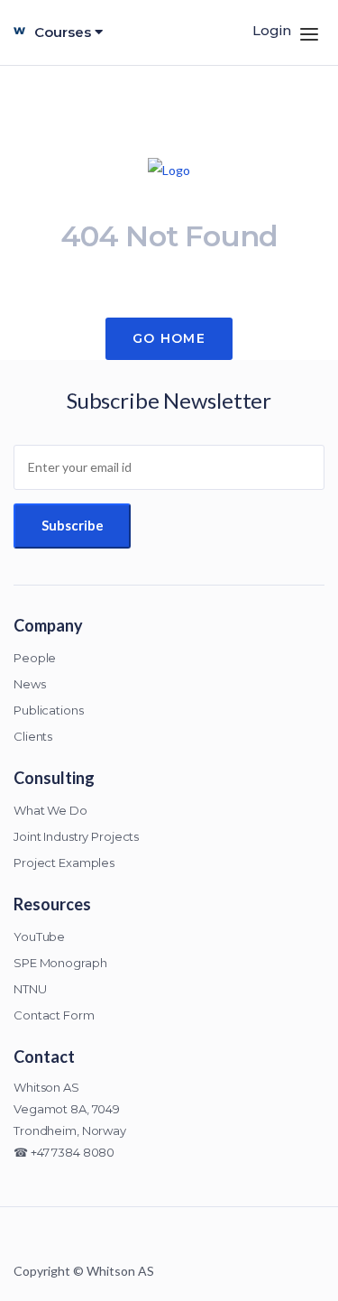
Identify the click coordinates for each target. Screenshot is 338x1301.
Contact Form (54, 1015)
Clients (33, 736)
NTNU (30, 989)
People (35, 657)
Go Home (169, 338)
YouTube (39, 936)
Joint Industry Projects (76, 836)
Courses (64, 32)
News (30, 684)
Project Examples (64, 862)
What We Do (50, 810)
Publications (49, 710)
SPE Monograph (60, 962)
